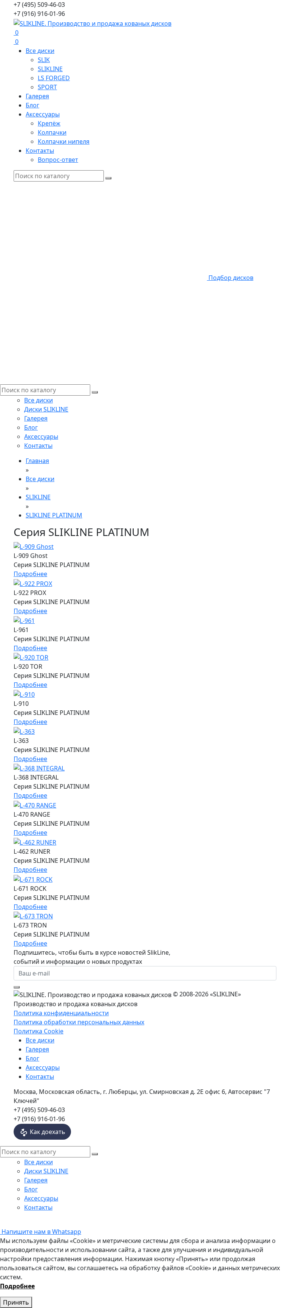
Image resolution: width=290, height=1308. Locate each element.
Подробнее (30, 574)
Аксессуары (43, 114)
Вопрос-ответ (58, 159)
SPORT (47, 87)
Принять (16, 1302)
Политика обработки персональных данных (79, 1022)
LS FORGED (54, 78)
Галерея (37, 96)
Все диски (40, 51)
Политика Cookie (38, 1031)
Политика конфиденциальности (61, 1013)
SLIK (44, 60)
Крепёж (49, 123)
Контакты (40, 150)
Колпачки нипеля (63, 141)
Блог (32, 105)
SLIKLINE (50, 69)
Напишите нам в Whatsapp (40, 1231)
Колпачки (52, 132)
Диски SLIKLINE (46, 409)
